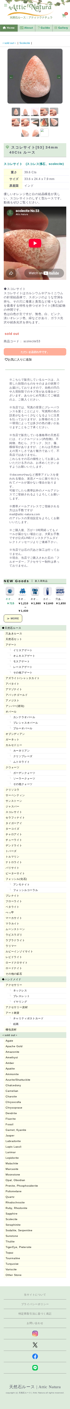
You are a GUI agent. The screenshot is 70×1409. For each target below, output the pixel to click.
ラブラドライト (15, 940)
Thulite (10, 1241)
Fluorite (11, 1118)
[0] (64, 16)
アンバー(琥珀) (15, 705)
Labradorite (13, 1141)
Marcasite (12, 1168)
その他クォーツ (22, 784)
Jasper (10, 1135)
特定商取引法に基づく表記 (35, 1313)
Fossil (9, 1124)
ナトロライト (14, 862)
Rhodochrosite (15, 1202)
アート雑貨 (12, 1012)
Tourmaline (13, 1258)
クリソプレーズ (22, 756)
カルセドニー (14, 745)
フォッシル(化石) (16, 878)
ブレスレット (21, 996)
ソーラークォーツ (23, 778)
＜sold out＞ (9, 42)
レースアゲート (22, 666)
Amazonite (12, 1051)
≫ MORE (13, 618)
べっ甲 (10, 912)
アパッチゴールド (17, 694)
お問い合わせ (35, 1323)
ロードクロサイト (17, 962)
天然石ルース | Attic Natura (35, 1386)
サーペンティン (15, 795)
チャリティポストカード (28, 1018)
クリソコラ (12, 789)
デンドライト (14, 845)
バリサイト (12, 867)
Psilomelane (14, 1191)
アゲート (11, 644)
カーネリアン (21, 750)
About (28, 27)
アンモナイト (21, 884)
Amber (10, 1062)
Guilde (45, 27)
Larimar (11, 1152)
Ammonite (12, 1074)
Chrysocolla (13, 1102)
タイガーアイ (14, 823)
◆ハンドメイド (11, 979)
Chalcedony (13, 1085)
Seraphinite (13, 1224)
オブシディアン (15, 733)
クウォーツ (12, 767)
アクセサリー (14, 984)
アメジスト (12, 700)
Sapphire (11, 1213)
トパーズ (11, 851)
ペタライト (12, 906)
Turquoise (12, 1263)
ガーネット (12, 739)
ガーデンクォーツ (23, 772)
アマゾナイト (14, 689)
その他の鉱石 (14, 973)
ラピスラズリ (14, 934)
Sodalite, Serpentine (19, 1230)
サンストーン (14, 800)
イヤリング (19, 1001)
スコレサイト (14, 811)
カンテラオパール (23, 717)
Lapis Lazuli (13, 1146)
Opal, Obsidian (15, 1180)
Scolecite (24, 42)
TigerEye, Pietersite (19, 1247)
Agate (9, 1040)
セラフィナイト (15, 817)
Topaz (9, 1252)
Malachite (12, 1163)
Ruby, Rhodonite (16, 1208)
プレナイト (12, 895)
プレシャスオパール (25, 722)
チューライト (14, 839)
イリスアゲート (22, 650)
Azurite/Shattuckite (18, 1079)
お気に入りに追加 (20, 359)
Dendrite (11, 1113)
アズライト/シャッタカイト (23, 678)
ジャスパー (12, 806)
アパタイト (12, 683)
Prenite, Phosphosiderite (22, 1185)
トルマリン (12, 856)
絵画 (15, 1023)
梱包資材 (11, 1029)
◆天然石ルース (11, 627)
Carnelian (12, 1090)
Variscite (11, 1269)
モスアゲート (21, 661)
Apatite (10, 1068)
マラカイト (12, 923)
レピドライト (14, 957)
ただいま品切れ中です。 (35, 351)
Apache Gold (14, 1046)
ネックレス (19, 990)
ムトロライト (21, 761)
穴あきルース (14, 633)
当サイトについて (35, 1294)
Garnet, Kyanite (16, 1129)
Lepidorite (12, 1157)
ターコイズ (12, 828)
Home (10, 27)
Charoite (11, 1096)
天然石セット (14, 639)
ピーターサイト (15, 873)
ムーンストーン (15, 929)
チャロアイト (14, 834)
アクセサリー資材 (17, 1007)
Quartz (10, 1196)
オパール (11, 711)
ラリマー (11, 945)
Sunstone (12, 1235)
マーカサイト (14, 917)
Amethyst (12, 1057)
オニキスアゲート (23, 655)
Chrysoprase (14, 1107)
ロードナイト (14, 968)
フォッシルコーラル (25, 890)
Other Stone (14, 1274)
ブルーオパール (22, 728)
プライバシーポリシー (35, 1304)
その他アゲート (22, 672)
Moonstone (13, 1174)
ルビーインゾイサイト (19, 951)
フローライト (14, 901)
